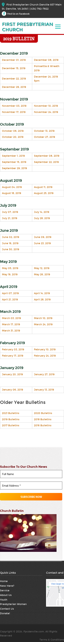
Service (4, 590)
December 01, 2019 (14, 60)
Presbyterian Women (13, 604)
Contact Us (7, 608)
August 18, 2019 (11, 193)
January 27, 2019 (44, 374)
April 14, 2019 (42, 293)
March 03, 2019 (11, 318)
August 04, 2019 (12, 187)
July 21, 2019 (9, 218)
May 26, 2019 (42, 274)
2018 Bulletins (42, 419)
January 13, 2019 (44, 389)
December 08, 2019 (46, 60)
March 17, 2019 (11, 324)
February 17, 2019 (12, 355)
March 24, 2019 (43, 324)
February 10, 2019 (45, 349)
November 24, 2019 (46, 112)
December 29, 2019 (14, 87)
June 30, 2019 (10, 249)
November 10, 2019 (46, 105)
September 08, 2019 (46, 155)
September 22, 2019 (46, 162)
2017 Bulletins (10, 425)
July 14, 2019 (41, 212)
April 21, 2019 (10, 299)
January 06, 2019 (12, 389)
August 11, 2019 (43, 187)
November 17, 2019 (14, 112)
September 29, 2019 (14, 168)
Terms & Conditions (51, 639)
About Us (6, 595)
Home (4, 581)
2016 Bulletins (42, 425)
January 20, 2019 (12, 374)
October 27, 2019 (44, 137)
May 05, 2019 (10, 268)
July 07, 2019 (10, 212)
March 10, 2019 (43, 318)
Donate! (5, 613)
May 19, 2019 (10, 274)
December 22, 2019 (14, 78)
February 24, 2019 (45, 355)
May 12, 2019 (41, 268)
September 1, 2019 (13, 155)
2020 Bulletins (43, 413)
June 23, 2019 (42, 243)
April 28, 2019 (42, 299)
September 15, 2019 (14, 162)
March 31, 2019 (11, 330)
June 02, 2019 (10, 237)
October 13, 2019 (44, 130)
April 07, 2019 (10, 293)
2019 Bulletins (10, 419)
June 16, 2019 (10, 243)
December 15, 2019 (13, 68)
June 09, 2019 (42, 237)
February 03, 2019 (13, 349)
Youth (3, 599)
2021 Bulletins (10, 413)
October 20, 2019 (12, 137)
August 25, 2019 (44, 193)
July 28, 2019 (42, 218)
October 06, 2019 (13, 130)
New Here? (7, 585)
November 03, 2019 (14, 105)
